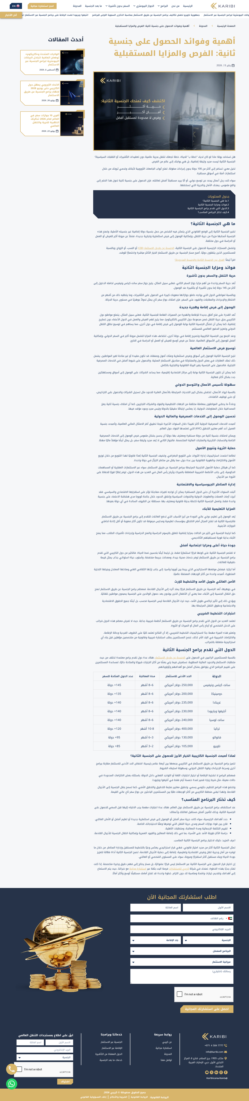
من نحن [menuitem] (175, 5)
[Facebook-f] (226, 1072)
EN (14, 6)
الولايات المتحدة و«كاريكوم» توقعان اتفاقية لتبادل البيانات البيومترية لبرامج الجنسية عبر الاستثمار (41, 59)
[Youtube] (207, 1072)
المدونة (203, 26)
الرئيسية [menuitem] (188, 5)
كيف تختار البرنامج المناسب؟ (212, 212)
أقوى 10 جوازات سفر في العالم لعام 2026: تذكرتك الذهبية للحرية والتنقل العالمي (44, 120)
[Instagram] (221, 1072)
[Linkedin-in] (216, 1072)
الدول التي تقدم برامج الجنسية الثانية (207, 208)
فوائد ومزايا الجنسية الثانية (212, 205)
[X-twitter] (211, 1072)
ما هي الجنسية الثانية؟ (215, 201)
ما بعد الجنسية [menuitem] (93, 5)
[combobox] (228, 918)
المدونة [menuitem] (77, 5)
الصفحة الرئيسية (226, 26)
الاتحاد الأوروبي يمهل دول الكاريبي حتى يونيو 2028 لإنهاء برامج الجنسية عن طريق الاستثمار (41, 90)
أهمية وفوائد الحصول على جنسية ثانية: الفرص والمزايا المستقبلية (152, 26)
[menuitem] (163, 6)
